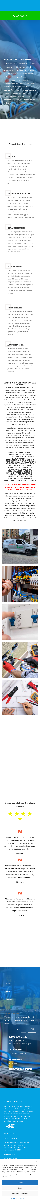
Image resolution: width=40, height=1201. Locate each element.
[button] (37, 1162)
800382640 (21, 16)
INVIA (32, 1029)
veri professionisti (24, 772)
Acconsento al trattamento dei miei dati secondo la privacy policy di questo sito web (19, 1020)
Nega (20, 1188)
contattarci (31, 770)
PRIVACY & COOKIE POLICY (19, 1198)
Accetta (20, 1182)
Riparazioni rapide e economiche (32, 48)
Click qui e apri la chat (27, 35)
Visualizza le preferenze (20, 1194)
